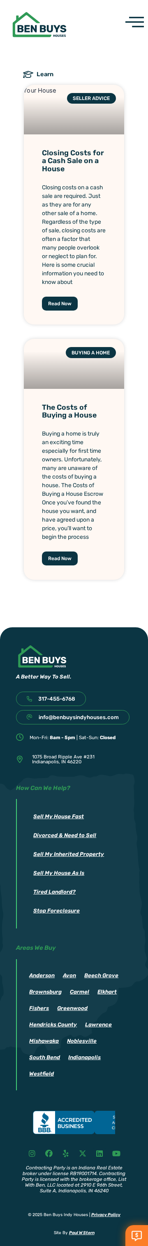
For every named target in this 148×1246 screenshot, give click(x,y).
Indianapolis (84, 1057)
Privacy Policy (105, 1214)
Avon (69, 975)
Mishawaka (44, 1041)
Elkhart (107, 992)
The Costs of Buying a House (69, 411)
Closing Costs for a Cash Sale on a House (73, 160)
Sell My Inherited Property (68, 854)
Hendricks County (53, 1024)
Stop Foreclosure (56, 911)
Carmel (79, 992)
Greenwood (72, 1008)
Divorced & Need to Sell (64, 835)
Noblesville (82, 1041)
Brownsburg (45, 992)
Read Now (60, 303)
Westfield (41, 1074)
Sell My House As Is (58, 873)
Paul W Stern (82, 1232)
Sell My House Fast (58, 816)
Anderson (42, 975)
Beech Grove (101, 975)
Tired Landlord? (54, 892)
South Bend (44, 1057)
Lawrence (98, 1024)
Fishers (39, 1008)
